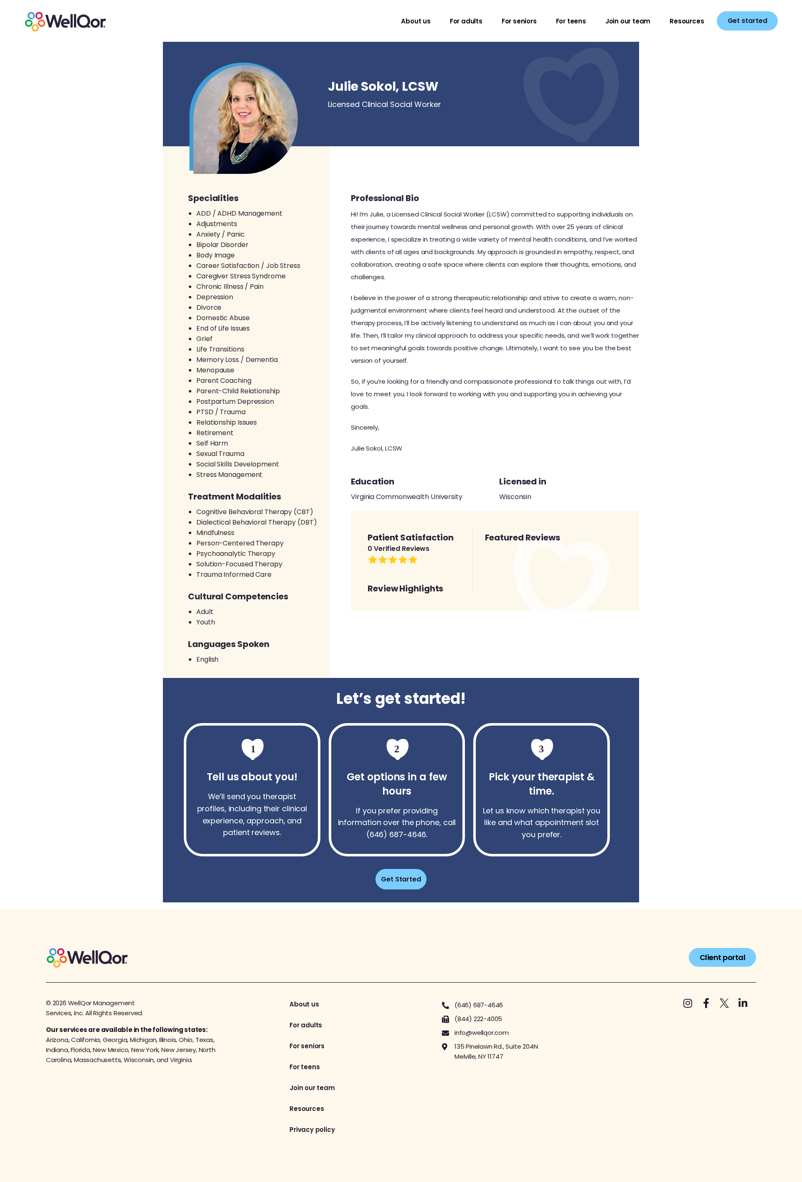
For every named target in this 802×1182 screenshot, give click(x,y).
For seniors (519, 21)
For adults (466, 21)
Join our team (627, 21)
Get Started (401, 879)
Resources (687, 21)
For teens (571, 21)
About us (415, 21)
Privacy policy (312, 1129)
